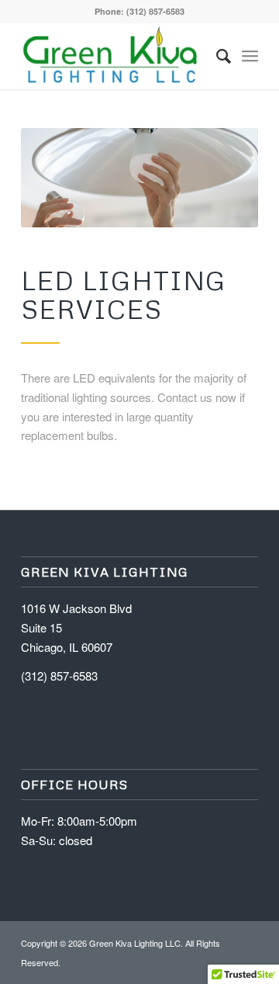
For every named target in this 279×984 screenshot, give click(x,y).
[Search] (216, 56)
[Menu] (250, 55)
